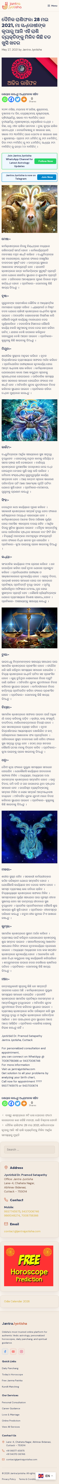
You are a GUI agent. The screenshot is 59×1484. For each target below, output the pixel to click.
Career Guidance (11, 1408)
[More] (24, 99)
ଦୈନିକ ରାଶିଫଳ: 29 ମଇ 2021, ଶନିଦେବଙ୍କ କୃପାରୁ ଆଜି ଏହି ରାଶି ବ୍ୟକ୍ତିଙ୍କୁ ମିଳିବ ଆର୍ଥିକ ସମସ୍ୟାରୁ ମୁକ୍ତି (28, 1130)
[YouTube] (13, 1351)
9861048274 (12, 1215)
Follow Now (46, 161)
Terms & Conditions (29, 1479)
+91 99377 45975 (15, 1450)
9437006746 (30, 1211)
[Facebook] (11, 99)
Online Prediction (11, 1420)
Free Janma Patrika (12, 1380)
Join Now (47, 177)
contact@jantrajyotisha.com (22, 1231)
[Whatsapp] (5, 99)
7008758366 (29, 1215)
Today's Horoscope (12, 1374)
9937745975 (12, 1211)
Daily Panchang (10, 1368)
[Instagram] (21, 1351)
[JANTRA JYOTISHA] (12, 5)
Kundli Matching (10, 1386)
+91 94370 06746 (15, 1454)
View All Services (11, 1426)
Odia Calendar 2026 (17, 1301)
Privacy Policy (9, 1479)
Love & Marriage (11, 1414)
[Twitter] (17, 99)
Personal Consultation (14, 1402)
